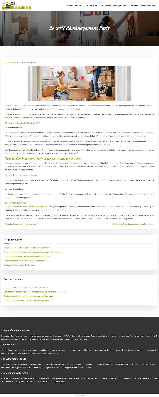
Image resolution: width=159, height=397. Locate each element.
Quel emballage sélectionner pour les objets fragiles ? (26, 287)
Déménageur (92, 5)
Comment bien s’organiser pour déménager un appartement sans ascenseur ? (35, 292)
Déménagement (74, 5)
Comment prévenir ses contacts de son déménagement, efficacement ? (33, 252)
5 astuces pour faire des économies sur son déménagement (28, 296)
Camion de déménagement (114, 5)
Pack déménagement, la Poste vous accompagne (24, 261)
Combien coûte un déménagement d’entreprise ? (132, 224)
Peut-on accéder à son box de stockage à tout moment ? (27, 248)
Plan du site (79, 395)
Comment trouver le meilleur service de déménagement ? (27, 300)
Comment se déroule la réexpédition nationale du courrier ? (28, 256)
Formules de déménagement (143, 5)
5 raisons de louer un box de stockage (19, 265)
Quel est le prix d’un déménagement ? (22, 224)
